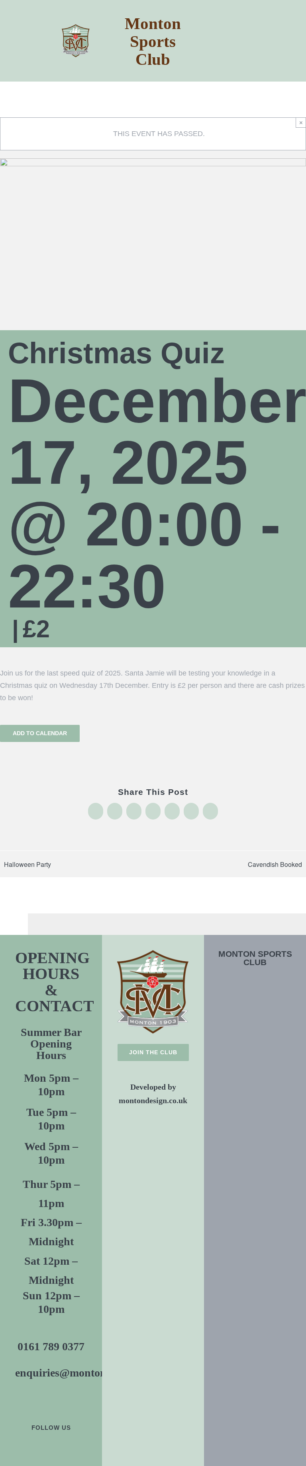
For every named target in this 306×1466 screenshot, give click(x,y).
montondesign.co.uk (153, 1100)
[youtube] (51, 1447)
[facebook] (24, 1447)
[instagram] (64, 1447)
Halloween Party (27, 864)
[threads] (78, 1447)
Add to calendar (40, 733)
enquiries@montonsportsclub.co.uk (100, 1373)
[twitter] (37, 1447)
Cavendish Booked (275, 864)
